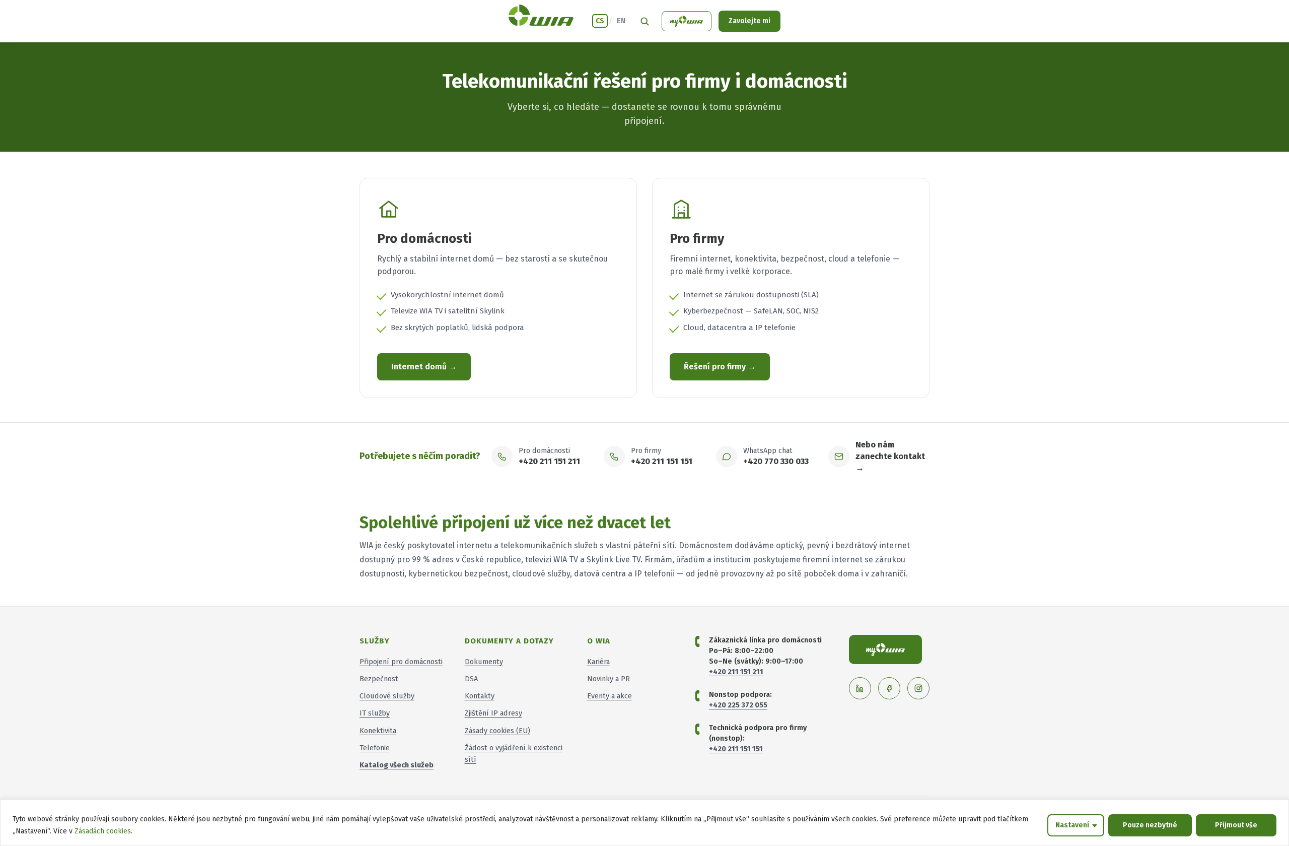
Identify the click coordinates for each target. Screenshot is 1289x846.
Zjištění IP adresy (493, 713)
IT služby (375, 713)
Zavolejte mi (749, 21)
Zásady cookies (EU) (497, 730)
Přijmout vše (1236, 825)
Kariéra (598, 661)
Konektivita (378, 730)
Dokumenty (484, 661)
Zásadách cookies (103, 831)
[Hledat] (644, 21)
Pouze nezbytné (1150, 825)
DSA (471, 678)
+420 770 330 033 (776, 461)
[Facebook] (889, 688)
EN (621, 21)
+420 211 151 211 (549, 461)
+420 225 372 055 (738, 704)
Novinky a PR (608, 678)
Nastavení (1072, 825)
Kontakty (479, 695)
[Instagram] (918, 688)
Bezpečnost (379, 678)
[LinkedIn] (860, 688)
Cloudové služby (387, 695)
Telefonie (375, 747)
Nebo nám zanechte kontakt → (890, 456)
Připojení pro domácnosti (401, 661)
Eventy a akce (609, 695)
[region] (644, 822)
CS (600, 21)
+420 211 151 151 (661, 461)
